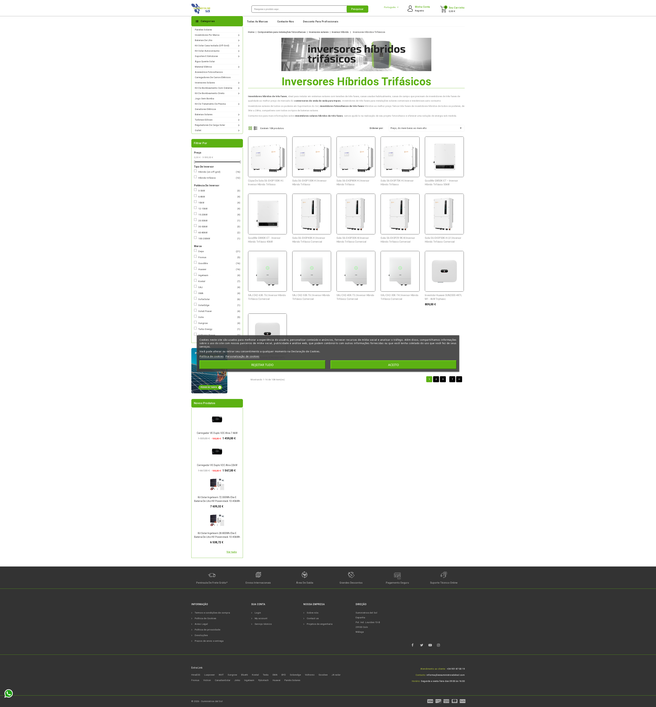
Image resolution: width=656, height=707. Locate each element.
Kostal (219, 281)
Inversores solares (205, 82)
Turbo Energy (219, 329)
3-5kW (219, 190)
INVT (221, 674)
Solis (219, 317)
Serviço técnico (263, 624)
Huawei (219, 269)
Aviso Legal (201, 624)
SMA (219, 293)
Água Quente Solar (205, 61)
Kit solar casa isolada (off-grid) (212, 45)
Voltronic (310, 674)
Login (258, 612)
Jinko (237, 680)
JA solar (336, 674)
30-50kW (219, 226)
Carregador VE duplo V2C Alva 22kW (217, 465)
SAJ (219, 287)
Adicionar (282, 142)
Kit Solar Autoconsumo (207, 51)
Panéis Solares (292, 680)
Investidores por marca (207, 35)
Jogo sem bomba (204, 98)
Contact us (313, 618)
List (255, 128)
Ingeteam (219, 275)
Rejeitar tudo (262, 365)
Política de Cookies (205, 618)
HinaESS (195, 674)
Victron (207, 680)
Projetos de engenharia (320, 624)
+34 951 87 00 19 (456, 669)
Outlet (198, 130)
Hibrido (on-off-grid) (219, 172)
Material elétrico (203, 66)
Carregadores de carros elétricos (212, 77)
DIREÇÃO (361, 604)
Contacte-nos (285, 21)
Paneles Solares (203, 29)
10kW (219, 202)
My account (261, 618)
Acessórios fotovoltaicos (209, 72)
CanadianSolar (222, 680)
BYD (284, 674)
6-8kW (219, 196)
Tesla (266, 674)
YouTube (432, 646)
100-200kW (219, 238)
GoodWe (219, 263)
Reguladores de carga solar (210, 125)
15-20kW (219, 214)
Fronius (219, 257)
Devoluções (201, 635)
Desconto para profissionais (320, 21)
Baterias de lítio (204, 40)
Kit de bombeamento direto (210, 93)
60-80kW (219, 232)
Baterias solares (203, 114)
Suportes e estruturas (206, 56)
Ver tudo (232, 552)
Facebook (415, 646)
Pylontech (263, 680)
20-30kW (219, 220)
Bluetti (244, 674)
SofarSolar (219, 299)
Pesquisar (357, 9)
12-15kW (219, 208)
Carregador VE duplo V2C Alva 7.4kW (217, 433)
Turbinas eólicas (203, 119)
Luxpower (209, 674)
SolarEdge (219, 305)
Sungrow (219, 323)
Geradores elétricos (205, 109)
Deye (219, 251)
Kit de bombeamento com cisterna (213, 88)
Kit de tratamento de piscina (210, 104)
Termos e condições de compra (212, 612)
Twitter (424, 646)
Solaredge (295, 674)
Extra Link (196, 667)
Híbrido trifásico (219, 178)
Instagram (441, 646)
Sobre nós (312, 612)
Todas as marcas (257, 21)
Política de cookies (211, 356)
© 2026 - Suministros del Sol (207, 701)
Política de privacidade (207, 629)
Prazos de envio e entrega (209, 641)
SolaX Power (219, 311)
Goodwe (323, 674)
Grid (250, 128)
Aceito (393, 365)
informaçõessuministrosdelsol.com (446, 675)
